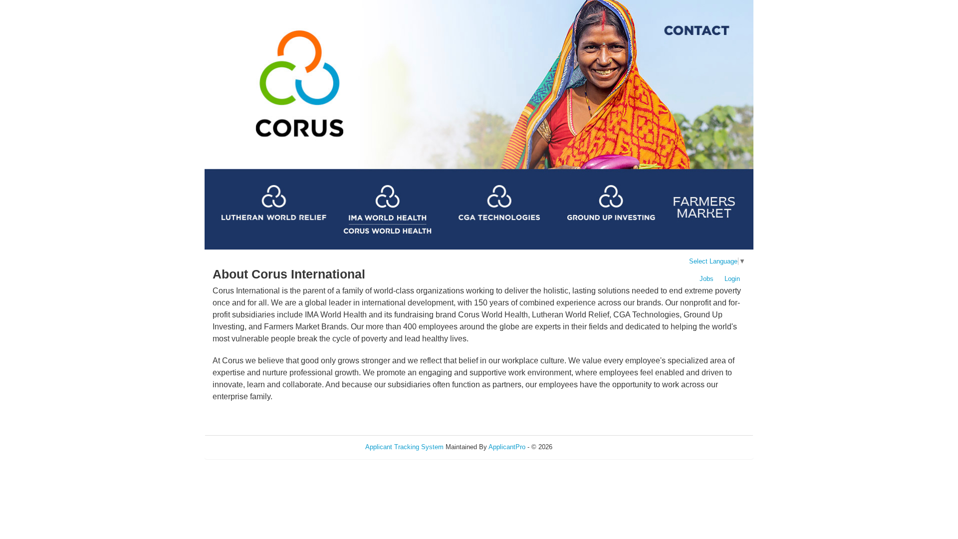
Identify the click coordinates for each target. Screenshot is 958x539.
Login (732, 278)
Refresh (581, 447)
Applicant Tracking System (404, 447)
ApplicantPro (506, 447)
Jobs (707, 278)
